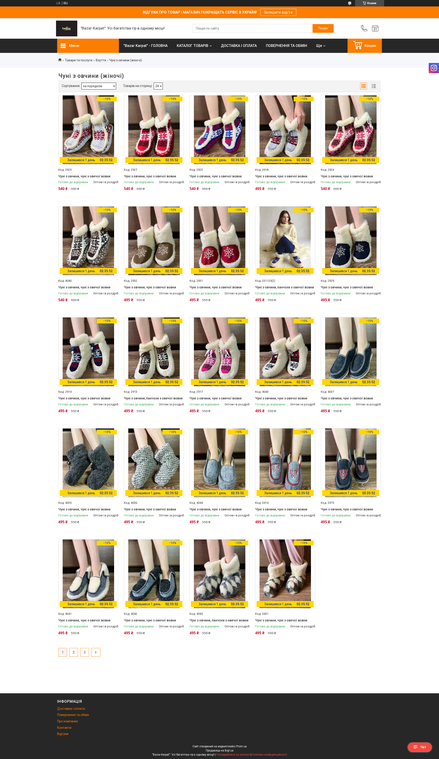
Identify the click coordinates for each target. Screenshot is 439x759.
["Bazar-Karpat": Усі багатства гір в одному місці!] (66, 28)
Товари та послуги (78, 60)
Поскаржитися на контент (233, 754)
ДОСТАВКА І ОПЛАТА (239, 45)
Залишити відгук (278, 12)
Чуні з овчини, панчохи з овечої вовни (284, 287)
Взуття (101, 60)
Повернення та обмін (73, 715)
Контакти (64, 727)
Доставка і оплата (71, 708)
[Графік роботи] (375, 28)
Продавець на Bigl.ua (219, 750)
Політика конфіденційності (269, 754)
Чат (423, 747)
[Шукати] (323, 28)
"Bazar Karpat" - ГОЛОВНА (145, 45)
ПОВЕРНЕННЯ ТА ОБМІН (286, 45)
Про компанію (67, 721)
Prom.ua (241, 746)
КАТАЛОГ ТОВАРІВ (192, 45)
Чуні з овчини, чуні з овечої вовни (84, 176)
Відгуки (62, 734)
